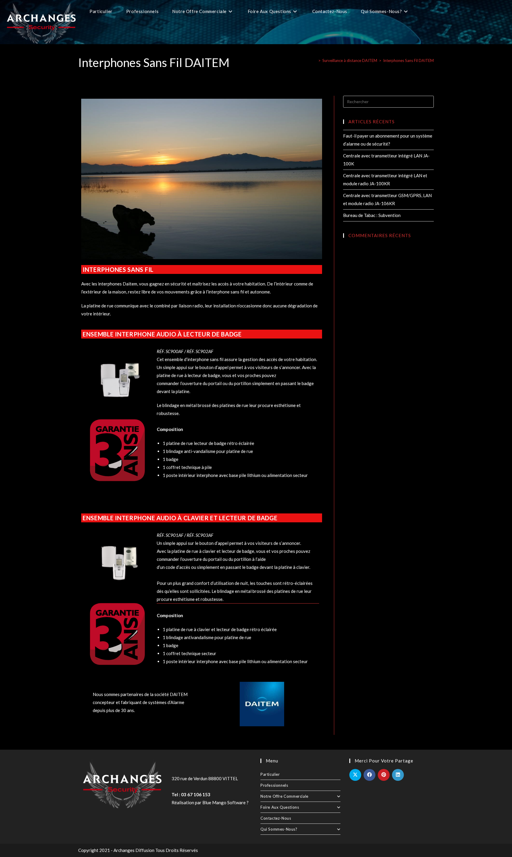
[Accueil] (314, 60)
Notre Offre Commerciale (284, 796)
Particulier (270, 774)
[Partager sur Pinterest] (384, 775)
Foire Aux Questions (279, 807)
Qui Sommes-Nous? (278, 829)
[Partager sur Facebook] (369, 775)
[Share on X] (355, 775)
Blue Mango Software (224, 802)
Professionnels (274, 785)
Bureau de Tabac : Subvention (372, 215)
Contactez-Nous (275, 818)
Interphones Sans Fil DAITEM (408, 60)
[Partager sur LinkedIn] (398, 775)
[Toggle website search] (422, 11)
